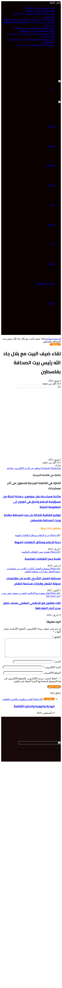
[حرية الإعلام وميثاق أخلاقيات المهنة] (38, 535)
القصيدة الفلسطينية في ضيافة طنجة (37, 30)
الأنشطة (51, 165)
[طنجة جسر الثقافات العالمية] (41, 551)
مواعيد (51, 146)
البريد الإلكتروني (52, 667)
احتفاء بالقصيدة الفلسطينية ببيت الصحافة (34, 28)
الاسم (57, 661)
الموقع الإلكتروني (52, 672)
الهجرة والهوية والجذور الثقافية (40, 8)
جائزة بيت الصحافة (46, 283)
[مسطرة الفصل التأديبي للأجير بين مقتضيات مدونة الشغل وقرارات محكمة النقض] (31, 569)
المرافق (51, 264)
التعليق (56, 637)
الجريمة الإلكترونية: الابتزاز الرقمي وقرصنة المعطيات (28, 19)
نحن (53, 244)
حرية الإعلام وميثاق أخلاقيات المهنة (37, 542)
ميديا (52, 205)
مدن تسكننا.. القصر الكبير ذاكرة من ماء (35, 45)
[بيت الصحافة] (53, 84)
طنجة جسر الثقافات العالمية (43, 558)
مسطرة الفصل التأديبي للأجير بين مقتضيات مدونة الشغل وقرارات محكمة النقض (33, 581)
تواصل (51, 303)
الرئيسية (51, 126)
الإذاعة (51, 185)
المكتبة (51, 224)
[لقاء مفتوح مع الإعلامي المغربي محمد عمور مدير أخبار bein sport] (31, 594)
